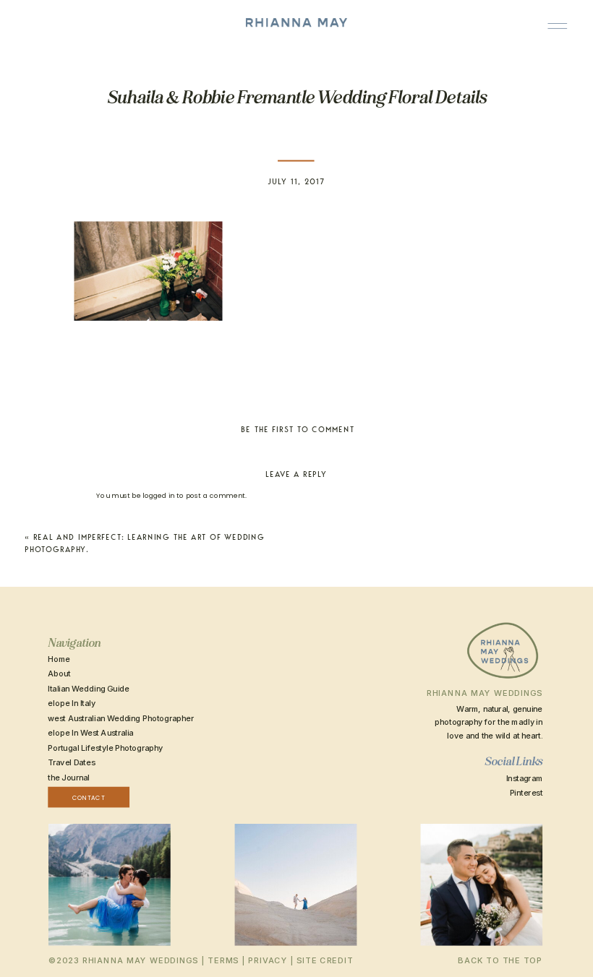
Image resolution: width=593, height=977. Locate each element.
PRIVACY (267, 960)
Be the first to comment (297, 429)
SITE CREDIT (324, 960)
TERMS (223, 960)
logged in (158, 495)
